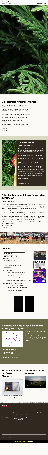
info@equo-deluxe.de (11, 356)
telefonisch (6, 397)
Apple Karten (11, 290)
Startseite (31, 1)
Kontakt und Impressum (41, 3)
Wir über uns (36, 1)
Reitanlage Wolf (6, 1)
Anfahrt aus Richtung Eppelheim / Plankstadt (17, 287)
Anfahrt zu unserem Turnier (10, 283)
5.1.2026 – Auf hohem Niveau (13, 272)
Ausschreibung (7, 267)
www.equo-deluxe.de (13, 357)
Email (21, 395)
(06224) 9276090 (9, 352)
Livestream (8, 255)
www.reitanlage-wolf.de (18, 419)
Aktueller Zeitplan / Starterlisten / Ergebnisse (14, 252)
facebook (12, 353)
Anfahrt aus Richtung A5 (12, 285)
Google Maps (19, 290)
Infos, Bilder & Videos (9, 262)
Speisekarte (7, 260)
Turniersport (42, 1)
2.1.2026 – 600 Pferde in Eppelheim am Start (17, 277)
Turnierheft (6, 258)
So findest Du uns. (24, 441)
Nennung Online (8, 265)
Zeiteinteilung (7, 256)
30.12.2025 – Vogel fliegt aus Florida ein (16, 280)
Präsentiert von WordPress (17, 437)
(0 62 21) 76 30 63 (18, 414)
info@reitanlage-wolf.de (18, 418)
